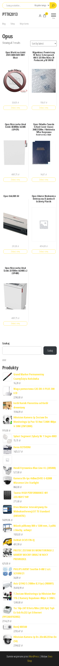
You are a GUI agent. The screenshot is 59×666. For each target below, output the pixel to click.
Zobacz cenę (15, 107)
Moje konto (24, 23)
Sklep (12, 23)
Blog (3, 23)
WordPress (34, 656)
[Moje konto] (40, 15)
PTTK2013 (10, 14)
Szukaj (5, 343)
